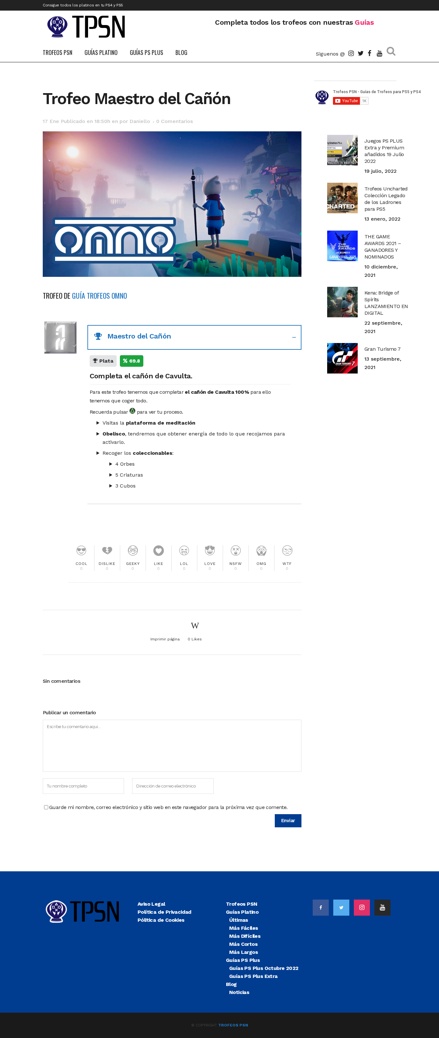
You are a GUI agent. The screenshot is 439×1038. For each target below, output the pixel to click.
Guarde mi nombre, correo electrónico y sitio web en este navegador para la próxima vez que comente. (168, 807)
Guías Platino (242, 912)
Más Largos (243, 952)
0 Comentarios (174, 121)
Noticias (239, 992)
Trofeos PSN (241, 904)
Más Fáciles (243, 928)
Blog (231, 984)
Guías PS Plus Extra (253, 976)
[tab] (194, 337)
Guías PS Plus (243, 960)
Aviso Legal (151, 904)
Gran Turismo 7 (382, 349)
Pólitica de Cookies (161, 920)
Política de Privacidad (165, 912)
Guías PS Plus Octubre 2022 (263, 968)
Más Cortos (243, 944)
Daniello (140, 121)
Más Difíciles (244, 936)
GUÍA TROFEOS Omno (99, 295)
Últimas (238, 920)
